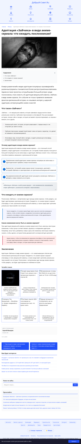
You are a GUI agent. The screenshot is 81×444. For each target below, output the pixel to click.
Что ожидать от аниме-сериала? (14, 78)
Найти (75, 384)
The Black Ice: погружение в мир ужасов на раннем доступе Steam (20, 365)
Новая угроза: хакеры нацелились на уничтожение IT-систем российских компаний (25, 368)
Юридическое (47, 425)
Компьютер (70, 14)
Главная (4, 26)
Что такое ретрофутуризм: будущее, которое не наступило (19, 399)
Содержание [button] (29, 73)
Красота (11, 21)
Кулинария (50, 8)
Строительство (46, 422)
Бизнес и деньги (18, 422)
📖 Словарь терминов (35, 430)
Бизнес (30, 8)
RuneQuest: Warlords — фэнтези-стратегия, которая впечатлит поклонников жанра (26, 396)
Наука (39, 425)
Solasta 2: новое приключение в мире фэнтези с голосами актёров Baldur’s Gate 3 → (43, 346)
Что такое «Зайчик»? (10, 75)
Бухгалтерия (56, 425)
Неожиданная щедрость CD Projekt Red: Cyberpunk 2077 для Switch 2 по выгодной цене (26, 362)
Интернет (50, 14)
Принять (74, 441)
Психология (31, 14)
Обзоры (70, 21)
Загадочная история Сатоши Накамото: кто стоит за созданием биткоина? (24, 405)
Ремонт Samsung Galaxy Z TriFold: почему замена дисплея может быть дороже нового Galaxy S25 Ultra (32, 408)
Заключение (8, 80)
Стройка (11, 14)
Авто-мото (8, 422)
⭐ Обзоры (49, 430)
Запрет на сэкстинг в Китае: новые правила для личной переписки (20, 371)
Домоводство (30, 21)
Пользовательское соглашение (45, 435)
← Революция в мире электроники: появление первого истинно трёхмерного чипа (14, 346)
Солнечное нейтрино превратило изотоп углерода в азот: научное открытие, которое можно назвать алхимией (34, 402)
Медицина (70, 8)
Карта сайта (58, 435)
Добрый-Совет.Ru (40, 2)
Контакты (33, 435)
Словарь (50, 21)
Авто (11, 8)
